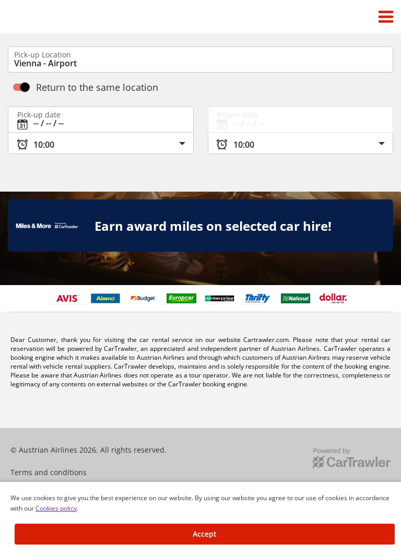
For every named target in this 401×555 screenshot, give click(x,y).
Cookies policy (56, 508)
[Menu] (386, 16)
